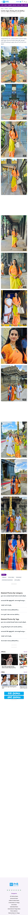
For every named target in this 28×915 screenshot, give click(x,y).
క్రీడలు (22, 5)
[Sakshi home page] (14, 884)
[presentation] (2, 659)
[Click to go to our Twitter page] (12, 890)
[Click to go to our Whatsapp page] (10, 890)
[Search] (20, 1)
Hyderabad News (14, 907)
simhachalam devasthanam (7, 580)
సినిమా (18, 5)
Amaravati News (14, 898)
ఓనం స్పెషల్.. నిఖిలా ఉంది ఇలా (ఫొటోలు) (10, 614)
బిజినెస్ (25, 5)
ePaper (18, 1)
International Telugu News (14, 909)
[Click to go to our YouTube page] (16, 890)
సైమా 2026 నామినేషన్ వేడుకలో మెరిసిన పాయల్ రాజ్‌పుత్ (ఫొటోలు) (13, 596)
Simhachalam (18, 577)
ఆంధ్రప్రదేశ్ (9, 5)
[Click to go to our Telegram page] (18, 890)
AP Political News (14, 896)
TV (24, 1)
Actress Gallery (11, 577)
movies (10, 8)
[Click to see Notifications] (26, 2)
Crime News (14, 904)
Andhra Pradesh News (14, 900)
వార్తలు (5, 5)
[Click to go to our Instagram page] (14, 890)
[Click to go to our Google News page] (20, 890)
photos (6, 8)
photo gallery (17, 580)
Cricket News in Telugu (14, 902)
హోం (2, 5)
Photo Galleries (14, 911)
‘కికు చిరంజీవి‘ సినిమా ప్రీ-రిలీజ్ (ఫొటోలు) (9, 610)
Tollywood (4, 577)
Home (2, 8)
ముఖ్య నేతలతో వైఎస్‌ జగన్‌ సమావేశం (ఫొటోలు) (11, 627)
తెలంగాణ (14, 5)
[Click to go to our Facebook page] (7, 890)
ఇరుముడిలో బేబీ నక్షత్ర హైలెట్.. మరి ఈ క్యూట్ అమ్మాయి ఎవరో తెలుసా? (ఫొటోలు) (13, 600)
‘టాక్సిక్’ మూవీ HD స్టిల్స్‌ (6, 605)
